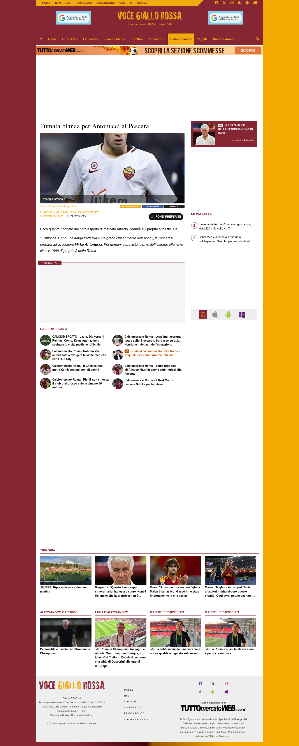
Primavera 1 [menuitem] (156, 39)
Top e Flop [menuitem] (70, 39)
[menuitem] (41, 39)
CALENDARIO (106, 3)
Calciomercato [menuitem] (181, 39)
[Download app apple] (239, 3)
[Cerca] (258, 39)
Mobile (128, 689)
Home (46, 3)
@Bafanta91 (77, 215)
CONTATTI (125, 3)
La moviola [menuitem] (91, 39)
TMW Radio (62, 3)
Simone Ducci (52, 215)
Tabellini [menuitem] (136, 39)
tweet (172, 206)
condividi (151, 206)
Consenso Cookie (136, 719)
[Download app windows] (255, 3)
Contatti (130, 701)
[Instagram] (232, 3)
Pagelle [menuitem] (202, 39)
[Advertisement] (224, 493)
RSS (126, 695)
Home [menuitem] (52, 39)
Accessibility (133, 707)
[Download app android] (247, 3)
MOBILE (142, 3)
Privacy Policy (134, 713)
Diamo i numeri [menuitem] (224, 39)
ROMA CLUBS (84, 3)
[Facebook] (216, 3)
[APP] (204, 314)
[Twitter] (224, 3)
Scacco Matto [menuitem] (114, 39)
